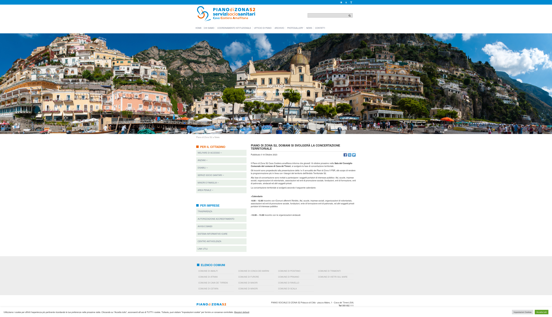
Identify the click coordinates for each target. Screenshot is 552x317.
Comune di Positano (289, 270)
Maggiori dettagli (241, 312)
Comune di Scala (287, 288)
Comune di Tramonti (329, 270)
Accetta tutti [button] (541, 312)
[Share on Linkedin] (349, 155)
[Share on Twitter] (354, 155)
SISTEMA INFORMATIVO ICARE (212, 233)
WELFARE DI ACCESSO (209, 152)
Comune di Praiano (288, 276)
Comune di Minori (248, 288)
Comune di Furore (248, 276)
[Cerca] (349, 15)
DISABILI (202, 167)
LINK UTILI (203, 248)
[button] (341, 2)
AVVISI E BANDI (205, 226)
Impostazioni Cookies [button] (523, 312)
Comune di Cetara (208, 288)
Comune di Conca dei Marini (253, 270)
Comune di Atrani (208, 276)
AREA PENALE (204, 190)
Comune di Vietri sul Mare (332, 276)
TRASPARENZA (205, 211)
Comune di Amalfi (208, 270)
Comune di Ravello (288, 282)
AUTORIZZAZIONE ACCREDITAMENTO (216, 218)
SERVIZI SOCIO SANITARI (210, 175)
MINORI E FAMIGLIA (207, 182)
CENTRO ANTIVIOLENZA (209, 241)
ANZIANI (202, 160)
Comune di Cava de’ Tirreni (213, 282)
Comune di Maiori (248, 282)
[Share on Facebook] (345, 155)
